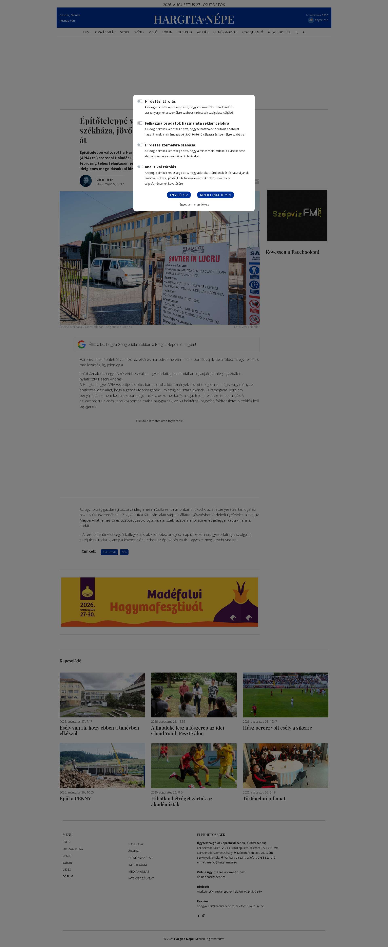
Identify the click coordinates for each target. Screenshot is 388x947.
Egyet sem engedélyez (194, 204)
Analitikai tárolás (160, 166)
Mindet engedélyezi (215, 195)
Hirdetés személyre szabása (170, 145)
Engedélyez (179, 195)
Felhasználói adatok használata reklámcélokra (187, 123)
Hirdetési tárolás (160, 101)
